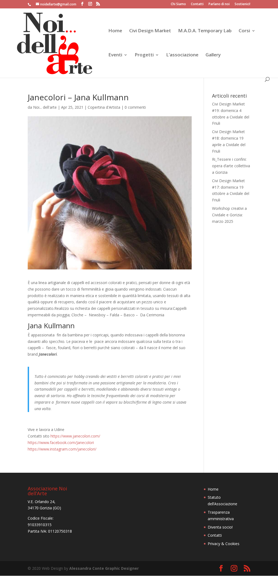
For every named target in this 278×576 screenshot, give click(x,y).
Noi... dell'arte (45, 107)
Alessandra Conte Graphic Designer (104, 568)
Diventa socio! (220, 527)
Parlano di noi (219, 4)
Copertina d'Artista (104, 107)
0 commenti (135, 107)
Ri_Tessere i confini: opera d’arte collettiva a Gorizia (231, 166)
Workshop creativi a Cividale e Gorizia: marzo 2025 (229, 215)
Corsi (244, 31)
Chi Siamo (178, 4)
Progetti (144, 55)
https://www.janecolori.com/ (75, 436)
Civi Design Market (150, 31)
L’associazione (182, 55)
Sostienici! (242, 4)
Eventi (115, 55)
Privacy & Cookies (223, 543)
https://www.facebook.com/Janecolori (61, 442)
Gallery (213, 55)
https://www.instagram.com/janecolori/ (62, 449)
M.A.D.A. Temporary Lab (205, 31)
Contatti (197, 4)
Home (115, 31)
